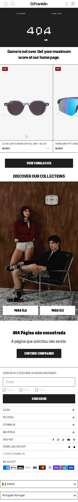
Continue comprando (39, 353)
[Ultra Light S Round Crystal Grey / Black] (26, 102)
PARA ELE (57, 310)
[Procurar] (13, 4)
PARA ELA (20, 310)
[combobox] (39, 484)
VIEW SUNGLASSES (39, 163)
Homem (10, 390)
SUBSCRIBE (39, 398)
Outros (42, 390)
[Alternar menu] (6, 4)
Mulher (26, 390)
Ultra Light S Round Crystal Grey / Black (24, 144)
